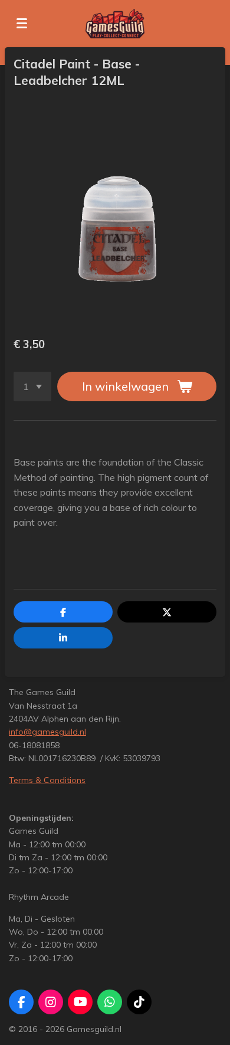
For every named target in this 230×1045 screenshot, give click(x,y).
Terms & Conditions (47, 780)
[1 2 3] (32, 386)
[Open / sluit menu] (22, 23)
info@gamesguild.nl (47, 731)
